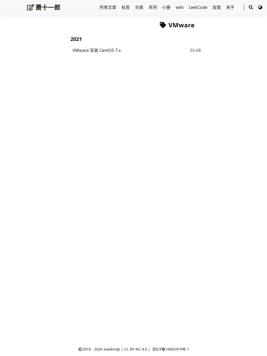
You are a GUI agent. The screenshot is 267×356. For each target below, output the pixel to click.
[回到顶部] (258, 346)
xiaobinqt (112, 349)
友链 (217, 7)
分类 (139, 7)
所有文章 (108, 7)
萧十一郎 (47, 7)
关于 (230, 7)
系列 (153, 7)
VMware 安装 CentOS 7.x (96, 50)
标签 (126, 7)
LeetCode (198, 7)
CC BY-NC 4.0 (135, 349)
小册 (167, 7)
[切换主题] (260, 7)
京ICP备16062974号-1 (170, 349)
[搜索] (250, 7)
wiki (180, 7)
